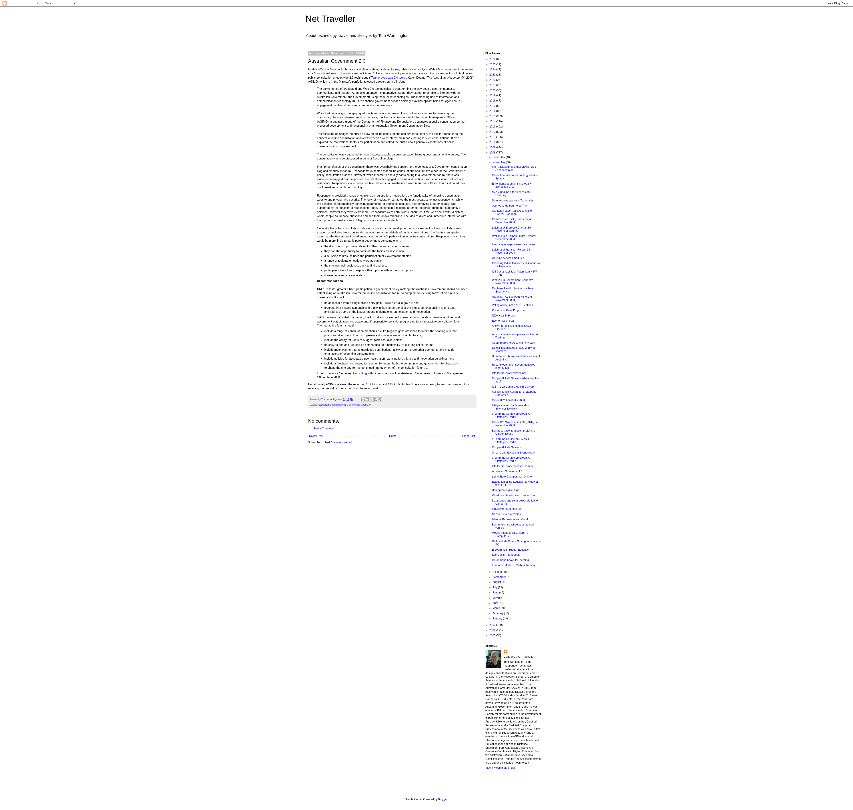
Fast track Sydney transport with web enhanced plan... (514, 168)
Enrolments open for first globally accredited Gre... (512, 185)
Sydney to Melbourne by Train (510, 205)
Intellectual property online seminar (513, 466)
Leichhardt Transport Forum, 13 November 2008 (511, 251)
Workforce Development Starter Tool (514, 495)
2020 (492, 90)
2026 (492, 59)
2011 (492, 137)
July (495, 587)
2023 (492, 74)
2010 (492, 142)
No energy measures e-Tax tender (512, 200)
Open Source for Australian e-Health (514, 342)
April (495, 603)
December (499, 157)
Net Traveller (330, 19)
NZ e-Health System (504, 315)
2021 (492, 85)
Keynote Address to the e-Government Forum (344, 73)
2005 (492, 635)
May (495, 597)
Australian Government (330, 404)
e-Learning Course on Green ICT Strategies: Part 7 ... (512, 459)
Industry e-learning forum (507, 508)
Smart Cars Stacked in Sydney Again (514, 452)
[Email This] (363, 399)
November (499, 162)
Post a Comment (324, 428)
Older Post (468, 436)
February (498, 613)
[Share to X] (371, 399)
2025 (492, 64)
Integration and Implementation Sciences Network (511, 407)
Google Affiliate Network (506, 447)
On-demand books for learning (510, 560)
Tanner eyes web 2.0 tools (388, 77)
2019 (492, 95)
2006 (492, 630)
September (499, 577)
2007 (492, 625)
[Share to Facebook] (375, 399)
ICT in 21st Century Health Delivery (513, 386)
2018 (492, 100)
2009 (492, 147)
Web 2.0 (366, 404)
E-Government (352, 404)
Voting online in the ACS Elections (512, 305)
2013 (492, 126)
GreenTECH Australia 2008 (508, 400)
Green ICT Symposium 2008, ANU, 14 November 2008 (515, 424)
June (495, 592)
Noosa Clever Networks (506, 514)
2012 (492, 131)
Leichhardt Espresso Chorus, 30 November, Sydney (511, 229)
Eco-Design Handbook (506, 554)
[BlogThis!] (367, 399)
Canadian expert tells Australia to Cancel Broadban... (512, 212)
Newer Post (316, 436)
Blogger (442, 799)
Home (393, 436)
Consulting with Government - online (376, 373)
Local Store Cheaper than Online (512, 476)
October (497, 571)
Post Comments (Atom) (338, 442)
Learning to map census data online (513, 244)
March (496, 608)
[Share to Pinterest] (380, 399)
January (497, 618)
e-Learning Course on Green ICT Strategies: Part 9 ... (512, 415)
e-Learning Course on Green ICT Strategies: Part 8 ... (512, 441)
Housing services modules (508, 258)
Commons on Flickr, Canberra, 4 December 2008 (511, 221)
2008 (492, 152)
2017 (492, 105)
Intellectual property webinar (509, 373)
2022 (492, 80)
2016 (492, 111)
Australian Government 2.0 (508, 471)
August (497, 582)
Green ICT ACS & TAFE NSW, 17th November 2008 (512, 298)
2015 (492, 116)
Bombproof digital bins (505, 490)
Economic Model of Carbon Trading (513, 565)
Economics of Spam (504, 320)
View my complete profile (500, 767)
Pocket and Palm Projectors (508, 310)
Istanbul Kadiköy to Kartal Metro (511, 519)
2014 (492, 121)
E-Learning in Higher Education (511, 549)
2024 (492, 69)
